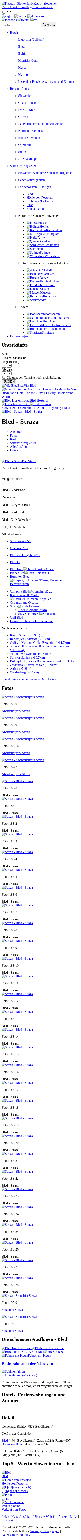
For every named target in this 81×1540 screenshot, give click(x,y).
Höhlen (44, 226)
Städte (42, 300)
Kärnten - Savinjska (31, 130)
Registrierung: (11, 362)
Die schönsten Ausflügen (34, 187)
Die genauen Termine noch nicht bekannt (34, 377)
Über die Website (44, 1516)
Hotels (14, 32)
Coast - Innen (27, 102)
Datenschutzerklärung (16, 1534)
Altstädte (47, 270)
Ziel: (5, 353)
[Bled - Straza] (17, 781)
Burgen (44, 277)
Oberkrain (25, 144)
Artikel (63, 1516)
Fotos (13, 435)
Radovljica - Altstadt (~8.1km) (30, 639)
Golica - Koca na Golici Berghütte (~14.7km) (40, 642)
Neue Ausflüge (21, 1516)
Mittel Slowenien (29, 137)
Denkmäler (51, 281)
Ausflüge (16, 431)
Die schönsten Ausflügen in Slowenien (27, 7)
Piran (30, 205)
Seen (39, 248)
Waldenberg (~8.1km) (24, 672)
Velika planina (36, 208)
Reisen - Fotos (19, 88)
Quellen (45, 241)
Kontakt (7, 1520)
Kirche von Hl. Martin (24, 595)
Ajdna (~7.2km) (20, 668)
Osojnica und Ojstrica (24, 602)
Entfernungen (19, 336)
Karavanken (54, 230)
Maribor (23, 74)
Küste (22, 67)
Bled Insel (31, 569)
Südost (22, 152)
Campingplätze (59, 317)
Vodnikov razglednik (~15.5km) (31, 653)
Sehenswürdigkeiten (23, 166)
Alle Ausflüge (27, 159)
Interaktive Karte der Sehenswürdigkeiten (29, 679)
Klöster (44, 289)
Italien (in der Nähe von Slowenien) (41, 123)
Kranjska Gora (28, 60)
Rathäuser (49, 296)
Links (73, 1516)
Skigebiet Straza (28, 613)
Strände (45, 252)
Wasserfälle (52, 256)
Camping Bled (19, 591)
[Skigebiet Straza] (19, 1295)
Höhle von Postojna (40, 197)
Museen (45, 292)
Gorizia (23, 116)
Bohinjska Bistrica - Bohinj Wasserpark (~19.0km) (43, 661)
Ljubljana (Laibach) (31, 39)
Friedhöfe (49, 285)
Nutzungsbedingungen (44, 1531)
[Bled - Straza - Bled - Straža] (22, 411)
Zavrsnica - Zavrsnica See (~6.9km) (33, 665)
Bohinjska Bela (12, 1444)
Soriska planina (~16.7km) (27, 657)
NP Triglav (51, 234)
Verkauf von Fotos (14, 1509)
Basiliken (48, 274)
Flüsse (42, 222)
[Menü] (9, 12)
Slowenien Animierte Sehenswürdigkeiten (45, 173)
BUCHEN (9, 381)
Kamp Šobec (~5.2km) (25, 635)
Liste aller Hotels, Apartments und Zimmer (46, 81)
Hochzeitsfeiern (60, 325)
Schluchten (51, 245)
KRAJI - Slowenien (44, 3)
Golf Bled (16, 617)
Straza (25, 606)
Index (5, 1516)
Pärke (41, 237)
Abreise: (7, 369)
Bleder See (29, 573)
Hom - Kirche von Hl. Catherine (31, 621)
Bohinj (22, 53)
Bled (21, 46)
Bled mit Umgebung (47, 408)
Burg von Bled (19, 582)
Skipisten (48, 332)
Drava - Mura (27, 109)
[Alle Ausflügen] (3, 483)
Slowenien (25, 95)
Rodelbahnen (56, 329)
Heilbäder (49, 321)
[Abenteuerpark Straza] (23, 697)
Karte (13, 439)
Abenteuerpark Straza (32, 610)
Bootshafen (52, 314)
